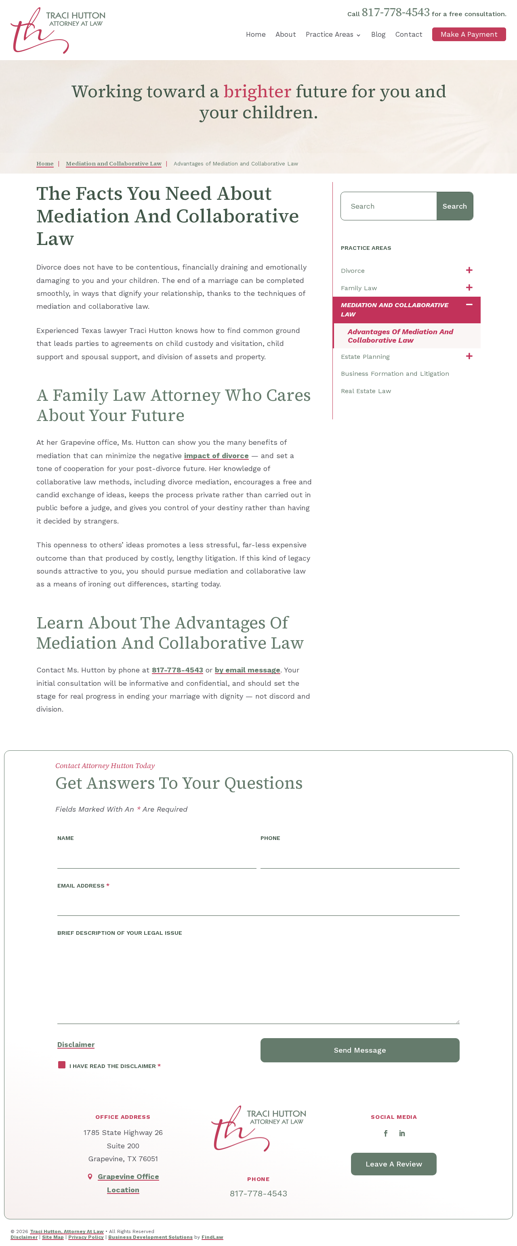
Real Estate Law (366, 391)
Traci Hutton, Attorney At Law (67, 1231)
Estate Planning (365, 356)
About (285, 34)
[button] (505, 1183)
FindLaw (212, 1237)
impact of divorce (216, 455)
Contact (408, 34)
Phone (270, 838)
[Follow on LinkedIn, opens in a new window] (401, 1133)
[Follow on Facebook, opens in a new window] (385, 1133)
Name (65, 838)
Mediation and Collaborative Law (394, 309)
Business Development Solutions (150, 1237)
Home (256, 34)
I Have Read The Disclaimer (115, 1066)
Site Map (53, 1237)
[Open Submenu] (469, 271)
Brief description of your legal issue (119, 933)
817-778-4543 (396, 12)
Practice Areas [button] (329, 34)
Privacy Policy (86, 1237)
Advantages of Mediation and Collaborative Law (400, 335)
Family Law (359, 288)
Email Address (83, 885)
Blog (378, 34)
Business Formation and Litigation (395, 373)
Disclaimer (76, 1045)
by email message (247, 670)
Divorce (353, 270)
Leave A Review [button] (394, 1164)
